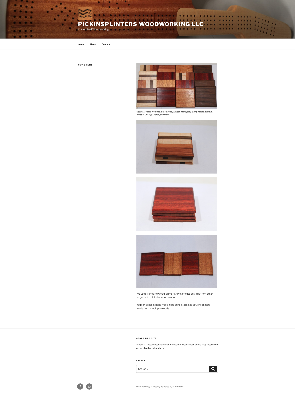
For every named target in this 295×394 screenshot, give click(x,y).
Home (81, 44)
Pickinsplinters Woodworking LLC (141, 24)
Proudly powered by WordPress (168, 386)
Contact (106, 44)
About (93, 44)
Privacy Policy (143, 386)
